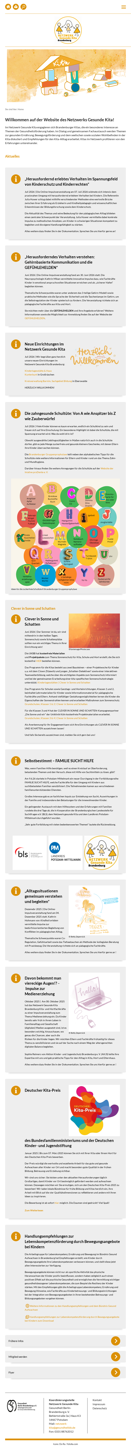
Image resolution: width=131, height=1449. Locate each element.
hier (57, 1202)
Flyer (11, 1372)
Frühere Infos (16, 1340)
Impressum (99, 1404)
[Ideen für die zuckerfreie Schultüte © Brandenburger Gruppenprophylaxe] (65, 533)
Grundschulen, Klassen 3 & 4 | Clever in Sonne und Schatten (56, 718)
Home (8, 7)
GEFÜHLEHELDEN (35, 318)
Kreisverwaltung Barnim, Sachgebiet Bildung (48, 381)
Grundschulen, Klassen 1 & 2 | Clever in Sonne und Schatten (56, 704)
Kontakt (16, 7)
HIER (38, 660)
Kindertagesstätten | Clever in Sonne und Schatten (64, 682)
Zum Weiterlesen (34, 1210)
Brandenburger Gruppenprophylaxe (48, 454)
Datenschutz (100, 1408)
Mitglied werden (23, 7)
